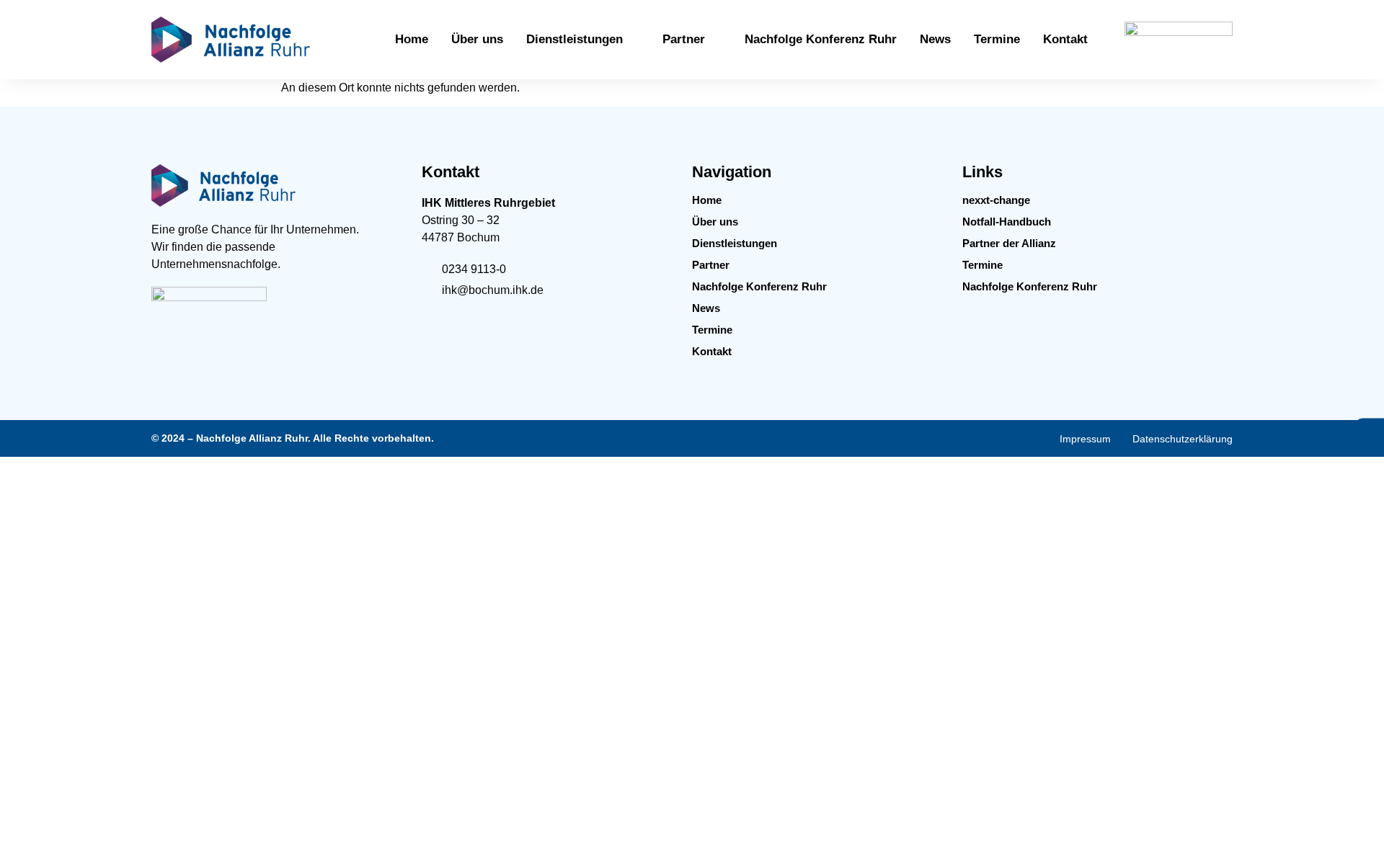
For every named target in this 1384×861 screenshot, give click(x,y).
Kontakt (712, 351)
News (706, 308)
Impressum (1085, 439)
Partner (710, 265)
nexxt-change (996, 200)
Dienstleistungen (734, 243)
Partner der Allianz (1009, 243)
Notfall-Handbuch (1006, 221)
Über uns (715, 221)
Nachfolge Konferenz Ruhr (759, 286)
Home (707, 200)
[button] (583, 39)
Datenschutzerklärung (1182, 439)
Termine (712, 330)
